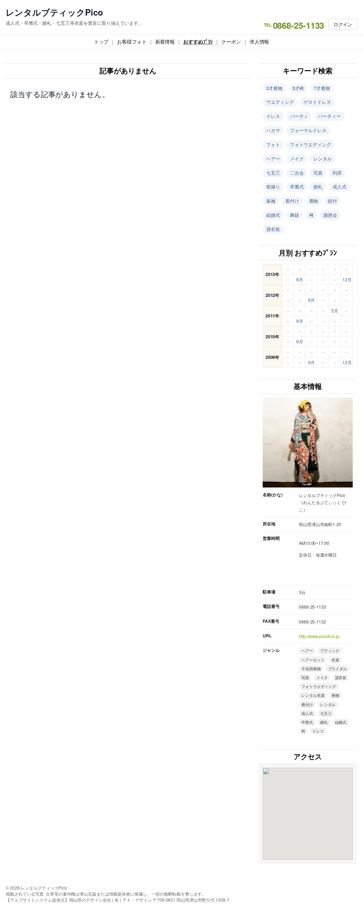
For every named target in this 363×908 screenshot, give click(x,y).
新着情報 (165, 41)
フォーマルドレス (308, 130)
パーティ (299, 116)
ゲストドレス (317, 101)
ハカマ (273, 130)
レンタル (322, 158)
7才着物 (322, 88)
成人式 (339, 186)
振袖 (270, 200)
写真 (318, 172)
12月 (347, 279)
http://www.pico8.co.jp (319, 636)
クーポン (231, 41)
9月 (311, 300)
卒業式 (297, 186)
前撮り (273, 186)
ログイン (343, 24)
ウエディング (280, 101)
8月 (299, 279)
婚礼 (318, 186)
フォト (273, 144)
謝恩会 (330, 215)
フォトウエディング (310, 144)
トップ (101, 41)
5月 (334, 311)
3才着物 (274, 88)
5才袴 (298, 88)
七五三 (273, 172)
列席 (337, 172)
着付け (292, 200)
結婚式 (273, 215)
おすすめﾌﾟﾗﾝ (198, 41)
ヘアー (273, 158)
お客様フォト (131, 41)
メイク (297, 158)
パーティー (329, 116)
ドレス (273, 116)
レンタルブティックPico (54, 12)
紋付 (332, 200)
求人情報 (259, 41)
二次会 (297, 172)
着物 (313, 200)
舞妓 (294, 215)
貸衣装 (273, 229)
